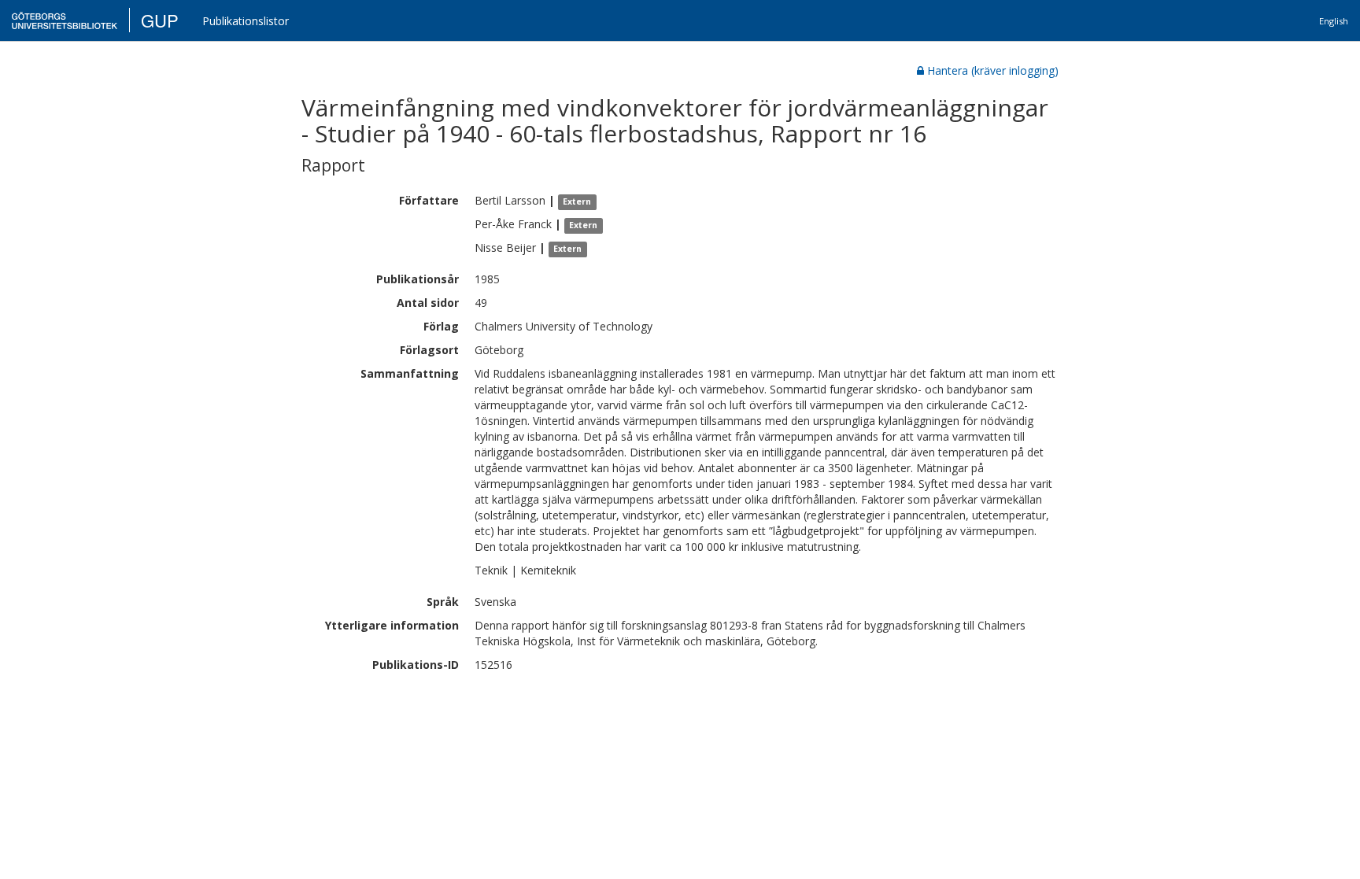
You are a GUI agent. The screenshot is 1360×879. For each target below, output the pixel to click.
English (1333, 21)
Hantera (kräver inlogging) (993, 70)
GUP (160, 20)
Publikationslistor (245, 20)
